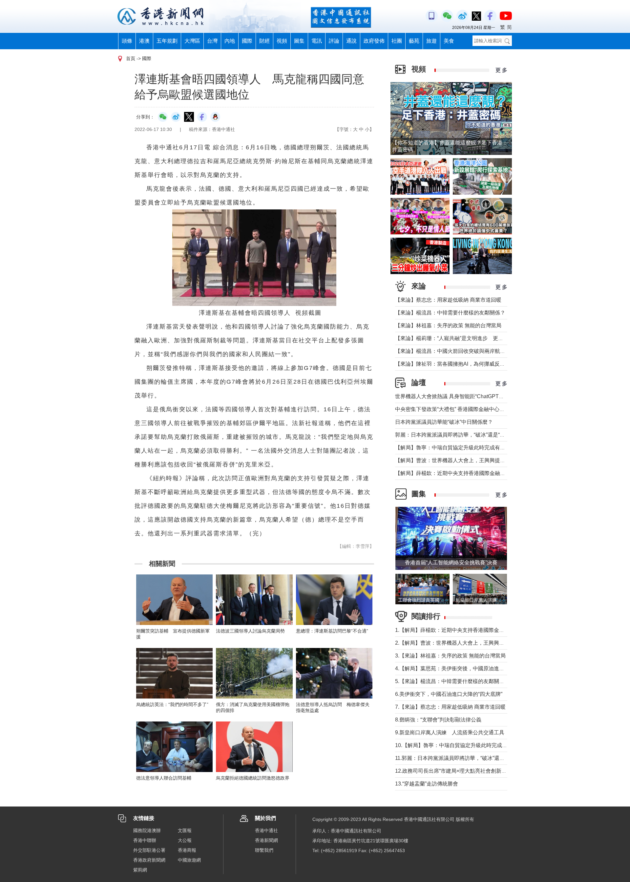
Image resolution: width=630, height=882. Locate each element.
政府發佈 (374, 41)
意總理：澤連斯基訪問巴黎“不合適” (332, 631)
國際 (247, 41)
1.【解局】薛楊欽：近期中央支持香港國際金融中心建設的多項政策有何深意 (484, 630)
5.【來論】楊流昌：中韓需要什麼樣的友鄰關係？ (452, 681)
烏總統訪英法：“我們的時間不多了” (172, 704)
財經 (264, 41)
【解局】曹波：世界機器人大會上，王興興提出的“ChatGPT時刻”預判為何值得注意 (491, 460)
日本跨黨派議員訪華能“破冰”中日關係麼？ (444, 422)
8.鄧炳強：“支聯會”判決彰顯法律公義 (438, 719)
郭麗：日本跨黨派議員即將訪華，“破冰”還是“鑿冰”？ (456, 435)
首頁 (130, 58)
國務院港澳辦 (147, 830)
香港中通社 (266, 830)
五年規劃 (167, 41)
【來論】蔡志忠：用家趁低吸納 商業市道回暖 (448, 300)
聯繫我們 (264, 850)
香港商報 (187, 850)
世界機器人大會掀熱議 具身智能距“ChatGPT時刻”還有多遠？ (466, 396)
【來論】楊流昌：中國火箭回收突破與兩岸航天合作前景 (460, 351)
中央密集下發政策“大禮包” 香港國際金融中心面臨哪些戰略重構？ (471, 409)
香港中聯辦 (144, 840)
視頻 (282, 41)
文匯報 (185, 830)
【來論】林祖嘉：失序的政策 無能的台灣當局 (448, 325)
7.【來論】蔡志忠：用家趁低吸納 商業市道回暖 (450, 707)
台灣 (212, 41)
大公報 (185, 840)
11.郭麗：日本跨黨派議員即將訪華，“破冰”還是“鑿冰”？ (459, 758)
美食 (449, 41)
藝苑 (414, 41)
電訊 (316, 41)
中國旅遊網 (189, 860)
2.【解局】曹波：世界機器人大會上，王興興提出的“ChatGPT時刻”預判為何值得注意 (494, 643)
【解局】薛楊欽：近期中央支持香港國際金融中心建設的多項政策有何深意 (481, 473)
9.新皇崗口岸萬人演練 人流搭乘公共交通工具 (449, 732)
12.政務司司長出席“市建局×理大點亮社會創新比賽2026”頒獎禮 (468, 771)
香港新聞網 (266, 840)
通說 (351, 41)
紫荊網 (140, 869)
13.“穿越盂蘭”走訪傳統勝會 (426, 783)
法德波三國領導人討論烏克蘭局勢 (250, 631)
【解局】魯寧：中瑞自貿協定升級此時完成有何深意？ (458, 447)
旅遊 (431, 41)
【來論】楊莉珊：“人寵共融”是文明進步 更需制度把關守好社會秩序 (475, 338)
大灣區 (192, 41)
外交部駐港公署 (149, 850)
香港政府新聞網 (149, 860)
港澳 (144, 41)
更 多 (501, 70)
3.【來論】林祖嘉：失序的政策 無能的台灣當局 (450, 655)
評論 (334, 41)
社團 (396, 41)
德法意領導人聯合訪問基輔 (163, 778)
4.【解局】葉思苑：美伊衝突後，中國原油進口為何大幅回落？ (468, 668)
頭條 (127, 41)
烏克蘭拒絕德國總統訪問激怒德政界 (252, 778)
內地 (229, 41)
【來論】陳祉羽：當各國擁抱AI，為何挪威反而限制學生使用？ (468, 364)
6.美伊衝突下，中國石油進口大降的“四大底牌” (448, 694)
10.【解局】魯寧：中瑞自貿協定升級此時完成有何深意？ (461, 745)
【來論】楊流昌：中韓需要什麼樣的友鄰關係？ (450, 312)
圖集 (299, 41)
